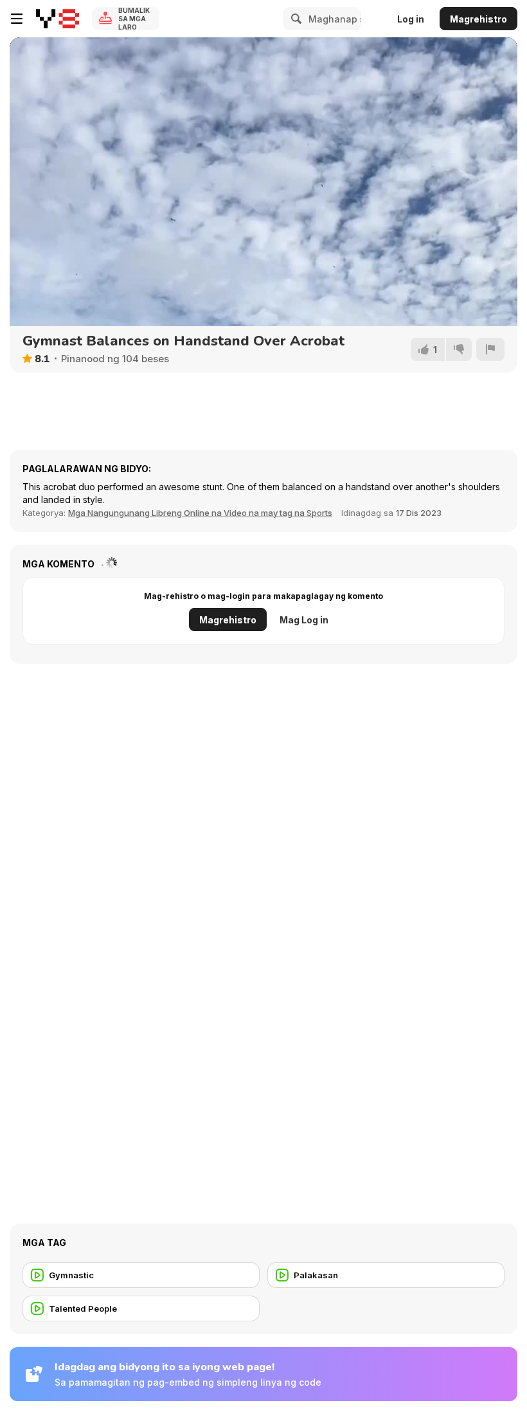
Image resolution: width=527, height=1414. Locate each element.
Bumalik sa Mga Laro (134, 18)
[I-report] (490, 349)
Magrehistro (478, 19)
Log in (410, 19)
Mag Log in (304, 619)
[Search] (294, 18)
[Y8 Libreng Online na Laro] (57, 18)
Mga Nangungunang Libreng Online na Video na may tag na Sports (200, 513)
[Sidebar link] (17, 19)
